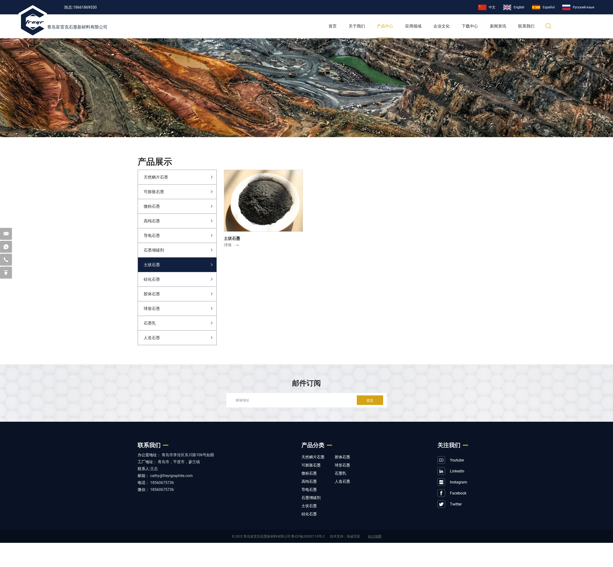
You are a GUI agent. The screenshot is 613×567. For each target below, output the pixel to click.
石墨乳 (150, 323)
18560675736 (162, 482)
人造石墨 (152, 337)
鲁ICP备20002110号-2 (308, 536)
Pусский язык (584, 7)
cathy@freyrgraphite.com (171, 475)
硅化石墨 (152, 279)
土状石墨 (152, 264)
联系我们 (526, 26)
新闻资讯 (498, 26)
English (519, 7)
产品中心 (385, 26)
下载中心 (470, 26)
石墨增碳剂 (154, 250)
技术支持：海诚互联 (345, 536)
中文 (492, 7)
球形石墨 (152, 308)
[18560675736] (6, 260)
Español (549, 7)
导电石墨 (152, 235)
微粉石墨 (152, 206)
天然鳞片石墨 (156, 177)
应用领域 (413, 26)
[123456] (6, 247)
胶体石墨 (152, 294)
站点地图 (374, 536)
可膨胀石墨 (154, 191)
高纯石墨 (152, 221)
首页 (333, 26)
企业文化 (441, 26)
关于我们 (357, 26)
